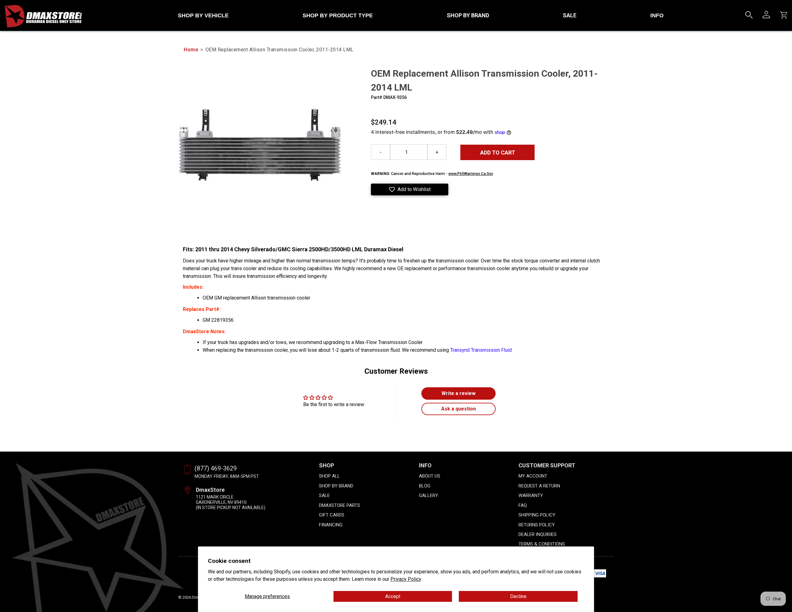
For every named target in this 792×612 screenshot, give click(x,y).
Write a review (458, 393)
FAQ (523, 505)
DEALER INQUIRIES (538, 534)
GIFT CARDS (331, 515)
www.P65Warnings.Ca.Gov (470, 174)
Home (191, 50)
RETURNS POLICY (537, 525)
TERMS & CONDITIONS (542, 544)
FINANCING (330, 525)
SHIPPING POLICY (537, 515)
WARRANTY (531, 495)
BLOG (424, 486)
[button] (409, 189)
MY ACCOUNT (533, 476)
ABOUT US (429, 476)
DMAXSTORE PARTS (339, 505)
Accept (392, 596)
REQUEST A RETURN (539, 486)
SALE (569, 15)
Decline (518, 596)
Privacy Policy (405, 579)
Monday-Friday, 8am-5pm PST (227, 476)
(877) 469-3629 (216, 468)
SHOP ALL (329, 476)
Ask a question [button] (458, 409)
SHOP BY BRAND (468, 15)
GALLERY (428, 495)
